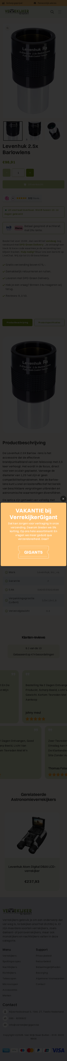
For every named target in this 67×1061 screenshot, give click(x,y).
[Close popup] (63, 499)
